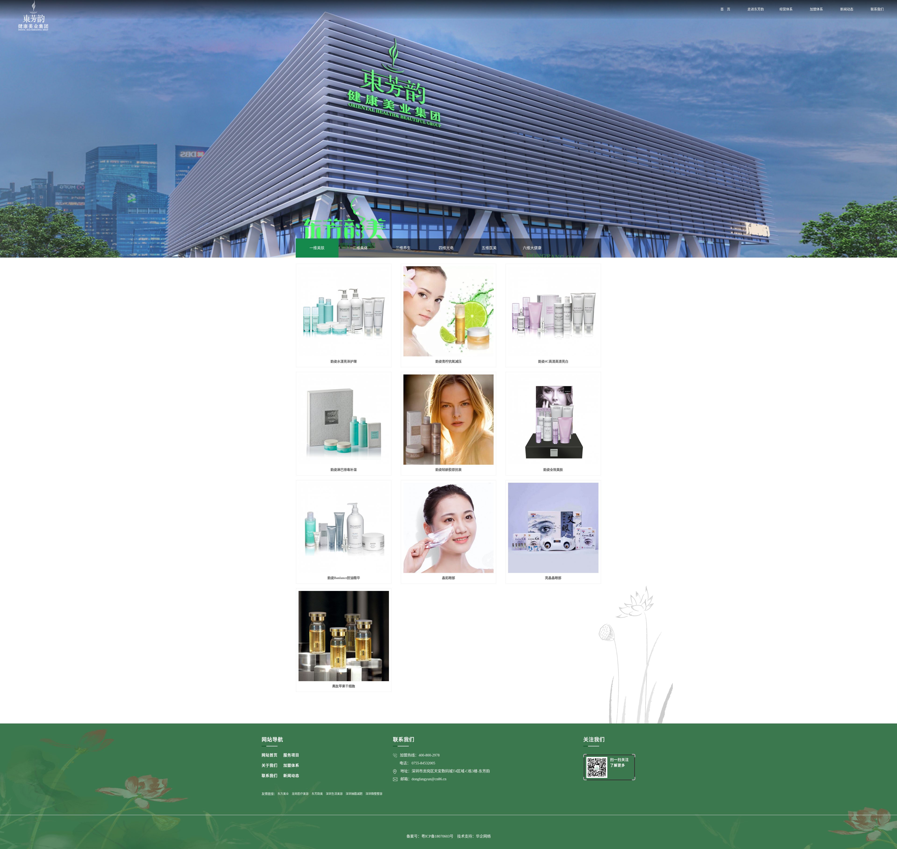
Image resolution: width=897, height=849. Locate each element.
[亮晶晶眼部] (553, 528)
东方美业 (283, 793)
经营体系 (786, 9)
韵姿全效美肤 (553, 469)
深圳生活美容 (334, 793)
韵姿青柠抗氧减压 (448, 361)
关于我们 (270, 765)
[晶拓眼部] (448, 528)
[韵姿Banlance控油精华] (344, 528)
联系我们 (877, 9)
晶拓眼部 (448, 578)
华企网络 (483, 836)
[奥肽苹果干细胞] (344, 636)
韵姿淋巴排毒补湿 (344, 469)
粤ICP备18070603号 (437, 836)
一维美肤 (317, 248)
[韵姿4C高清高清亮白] (553, 311)
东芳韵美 (317, 793)
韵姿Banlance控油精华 (343, 578)
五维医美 (489, 248)
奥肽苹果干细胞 (343, 686)
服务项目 (291, 755)
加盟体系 (816, 9)
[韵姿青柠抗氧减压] (448, 311)
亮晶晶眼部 (553, 578)
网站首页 (270, 755)
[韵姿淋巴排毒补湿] (344, 419)
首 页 (725, 9)
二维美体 (360, 248)
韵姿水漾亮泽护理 (344, 361)
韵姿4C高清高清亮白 (553, 361)
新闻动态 (846, 9)
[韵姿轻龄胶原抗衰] (448, 419)
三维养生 (403, 248)
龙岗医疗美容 (300, 793)
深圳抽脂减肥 (354, 793)
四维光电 (446, 248)
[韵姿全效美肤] (553, 419)
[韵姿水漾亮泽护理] (344, 311)
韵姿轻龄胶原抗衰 (448, 469)
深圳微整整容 (374, 793)
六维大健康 (532, 248)
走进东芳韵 (756, 9)
